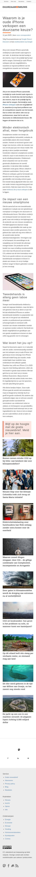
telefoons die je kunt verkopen (17, 189)
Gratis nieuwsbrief (11, 777)
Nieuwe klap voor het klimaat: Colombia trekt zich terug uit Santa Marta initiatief (17, 494)
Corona (7, 839)
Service (6, 1)
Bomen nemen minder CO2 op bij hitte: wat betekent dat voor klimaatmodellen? (17, 461)
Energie (8, 819)
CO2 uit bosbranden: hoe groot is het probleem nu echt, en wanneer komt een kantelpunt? (17, 624)
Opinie (7, 806)
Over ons (13, 1)
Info (6, 809)
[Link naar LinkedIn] (18, 758)
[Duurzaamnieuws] (15, 7)
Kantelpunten (9, 835)
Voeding (8, 829)
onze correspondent (23, 35)
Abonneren (9, 780)
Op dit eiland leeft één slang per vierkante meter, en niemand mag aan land (18, 656)
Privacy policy (10, 783)
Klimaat (7, 826)
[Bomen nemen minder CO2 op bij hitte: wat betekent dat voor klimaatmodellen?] (18, 447)
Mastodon (8, 790)
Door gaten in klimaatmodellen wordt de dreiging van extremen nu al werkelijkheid (18, 593)
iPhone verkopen (9, 105)
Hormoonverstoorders (12, 832)
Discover (6, 42)
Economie (8, 823)
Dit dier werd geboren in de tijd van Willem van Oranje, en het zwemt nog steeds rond (17, 686)
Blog (6, 787)
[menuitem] (6, 1)
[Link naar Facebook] (8, 758)
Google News (26, 39)
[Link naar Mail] (28, 758)
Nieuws (7, 800)
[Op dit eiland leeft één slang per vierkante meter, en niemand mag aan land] (18, 642)
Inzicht (7, 803)
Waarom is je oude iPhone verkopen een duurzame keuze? (18, 24)
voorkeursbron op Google (23, 42)
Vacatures (21, 1)
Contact (29, 1)
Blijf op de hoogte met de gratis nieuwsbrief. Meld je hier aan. (17, 428)
